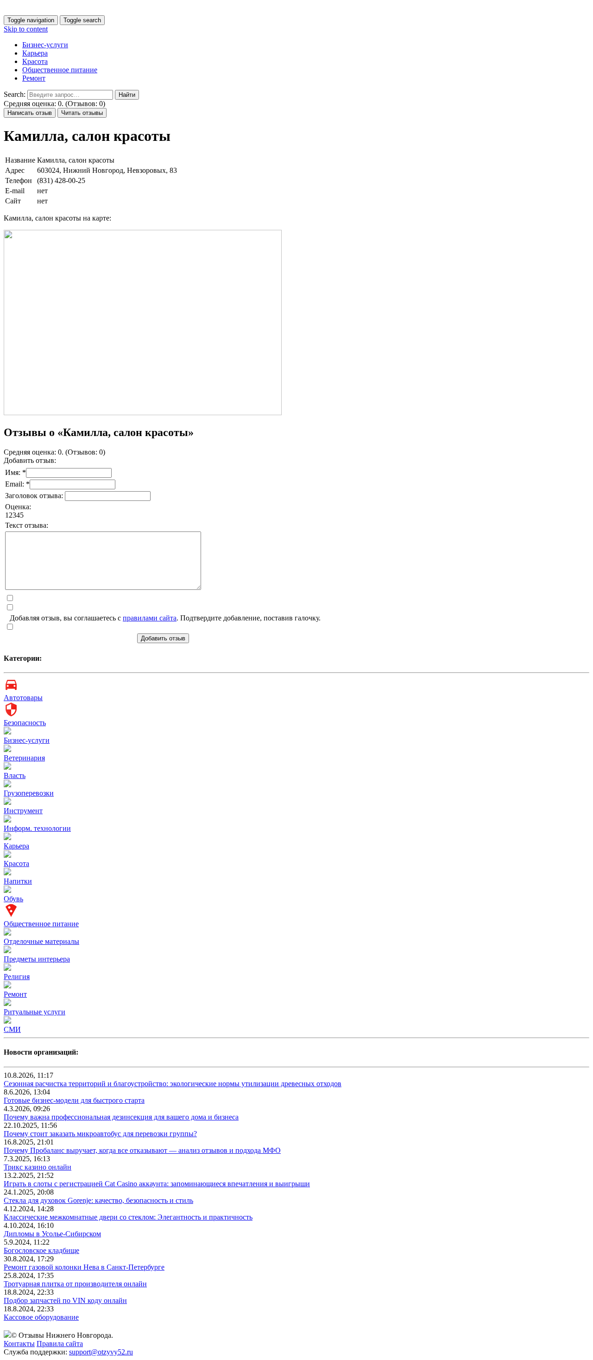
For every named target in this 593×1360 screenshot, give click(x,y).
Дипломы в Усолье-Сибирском (52, 1234)
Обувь (13, 899)
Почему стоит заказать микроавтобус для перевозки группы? (100, 1134)
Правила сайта (60, 1343)
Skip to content (26, 29)
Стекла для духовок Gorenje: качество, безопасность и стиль (98, 1200)
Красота (35, 61)
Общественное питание (59, 70)
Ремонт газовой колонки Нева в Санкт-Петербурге (84, 1267)
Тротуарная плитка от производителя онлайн (75, 1284)
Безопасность (25, 723)
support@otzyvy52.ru (101, 1352)
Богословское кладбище (41, 1250)
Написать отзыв (29, 112)
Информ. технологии (37, 828)
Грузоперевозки (29, 793)
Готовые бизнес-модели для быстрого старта (74, 1100)
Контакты (19, 1343)
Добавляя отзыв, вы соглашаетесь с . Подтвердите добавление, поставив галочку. (165, 618)
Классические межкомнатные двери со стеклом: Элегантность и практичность (128, 1217)
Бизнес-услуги (45, 45)
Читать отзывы (82, 112)
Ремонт (33, 78)
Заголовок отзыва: (35, 496)
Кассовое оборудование (41, 1317)
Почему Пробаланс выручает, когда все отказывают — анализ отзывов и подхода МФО (142, 1150)
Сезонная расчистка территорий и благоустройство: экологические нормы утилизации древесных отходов (172, 1084)
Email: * (17, 484)
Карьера (35, 53)
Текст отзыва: (26, 525)
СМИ (12, 1029)
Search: (14, 94)
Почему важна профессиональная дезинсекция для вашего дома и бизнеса (121, 1117)
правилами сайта (150, 618)
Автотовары (23, 698)
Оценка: (18, 507)
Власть (14, 775)
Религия (17, 976)
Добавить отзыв (163, 638)
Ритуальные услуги (34, 1012)
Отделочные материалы (41, 941)
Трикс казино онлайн (37, 1167)
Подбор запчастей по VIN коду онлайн (65, 1300)
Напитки (18, 881)
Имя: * (15, 472)
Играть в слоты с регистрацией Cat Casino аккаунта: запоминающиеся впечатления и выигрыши (157, 1184)
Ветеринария (24, 758)
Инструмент (23, 811)
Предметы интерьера (37, 959)
